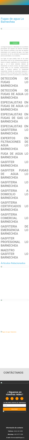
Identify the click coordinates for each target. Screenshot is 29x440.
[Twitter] (12, 398)
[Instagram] (16, 398)
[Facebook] (7, 398)
